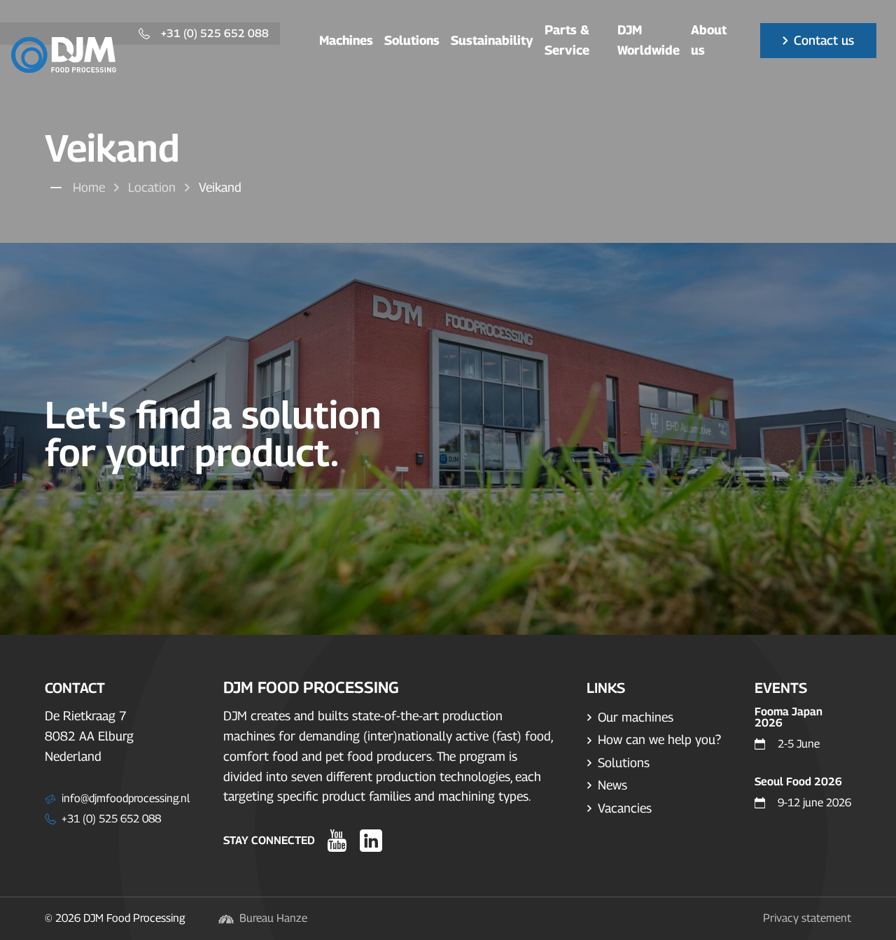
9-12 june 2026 (814, 802)
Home (89, 187)
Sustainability (492, 40)
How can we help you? (659, 739)
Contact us (824, 40)
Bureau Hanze (273, 918)
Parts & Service (567, 39)
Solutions (412, 40)
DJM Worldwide (648, 39)
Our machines (635, 717)
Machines (346, 40)
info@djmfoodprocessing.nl (126, 798)
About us (709, 39)
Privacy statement (807, 918)
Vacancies (625, 808)
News (612, 785)
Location (152, 187)
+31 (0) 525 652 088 (215, 33)
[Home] (63, 55)
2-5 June (799, 743)
